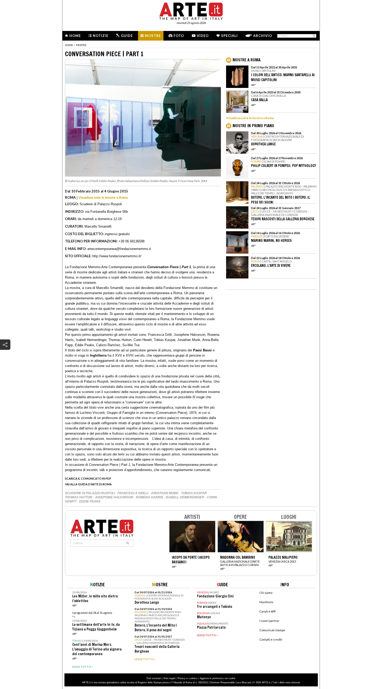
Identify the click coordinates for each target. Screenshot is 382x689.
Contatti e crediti (270, 639)
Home (75, 36)
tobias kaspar (194, 493)
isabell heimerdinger (185, 497)
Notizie (100, 36)
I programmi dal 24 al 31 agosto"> (96, 621)
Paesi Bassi (202, 350)
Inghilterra (98, 355)
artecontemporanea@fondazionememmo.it (119, 249)
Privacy (181, 678)
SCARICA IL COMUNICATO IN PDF (88, 478)
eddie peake (90, 501)
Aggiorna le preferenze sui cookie (217, 678)
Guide (127, 36)
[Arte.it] (191, 10)
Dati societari (154, 678)
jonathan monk (165, 493)
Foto (179, 36)
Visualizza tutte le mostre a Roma (103, 197)
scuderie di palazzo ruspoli (90, 493)
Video (203, 36)
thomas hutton (79, 497)
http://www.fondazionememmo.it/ (116, 256)
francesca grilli (133, 493)
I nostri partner (269, 620)
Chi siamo (265, 592)
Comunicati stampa (272, 630)
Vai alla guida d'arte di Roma (88, 484)
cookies (193, 678)
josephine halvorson (114, 497)
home (69, 45)
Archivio (262, 36)
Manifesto (266, 602)
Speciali (229, 36)
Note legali (169, 678)
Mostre (153, 36)
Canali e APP (267, 611)
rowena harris (150, 497)
